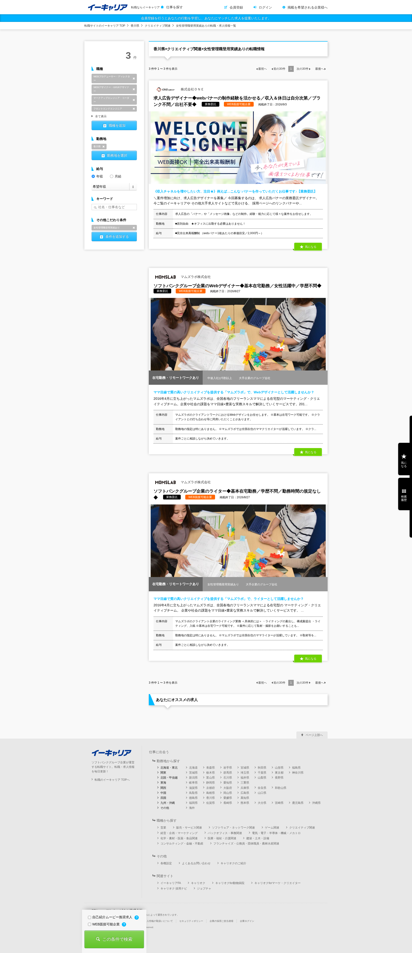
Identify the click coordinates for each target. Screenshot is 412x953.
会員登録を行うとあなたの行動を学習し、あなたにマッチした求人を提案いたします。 (206, 18)
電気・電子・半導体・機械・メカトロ (276, 833)
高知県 (245, 798)
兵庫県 (245, 788)
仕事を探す (174, 7)
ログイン (265, 7)
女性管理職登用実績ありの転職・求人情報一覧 (206, 25)
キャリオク (198, 883)
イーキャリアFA (170, 883)
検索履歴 (404, 498)
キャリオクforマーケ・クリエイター (277, 883)
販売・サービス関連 (189, 827)
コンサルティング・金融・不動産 (181, 843)
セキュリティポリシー (191, 921)
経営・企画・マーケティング (179, 833)
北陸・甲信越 (169, 777)
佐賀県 (210, 803)
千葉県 (262, 772)
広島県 (245, 793)
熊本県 (245, 803)
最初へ (262, 68)
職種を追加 (117, 125)
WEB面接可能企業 (106, 924)
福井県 (245, 777)
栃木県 (210, 772)
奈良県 (262, 788)
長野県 (279, 777)
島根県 (210, 793)
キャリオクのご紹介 (233, 863)
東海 (163, 782)
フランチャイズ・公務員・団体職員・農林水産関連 (246, 843)
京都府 (210, 788)
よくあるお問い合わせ (196, 863)
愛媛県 (227, 798)
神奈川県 (298, 772)
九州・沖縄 (167, 803)
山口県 (262, 793)
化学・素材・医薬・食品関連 (179, 838)
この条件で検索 (117, 939)
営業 (163, 827)
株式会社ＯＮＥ (192, 89)
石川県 (227, 777)
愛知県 (227, 782)
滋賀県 (193, 788)
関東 (163, 772)
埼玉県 (245, 772)
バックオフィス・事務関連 (225, 833)
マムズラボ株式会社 (195, 277)
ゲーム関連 (272, 827)
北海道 (193, 767)
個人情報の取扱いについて (158, 921)
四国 (163, 798)
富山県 (210, 777)
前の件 (279, 68)
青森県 (210, 767)
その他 (164, 808)
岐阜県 (193, 782)
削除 (134, 78)
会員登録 (236, 7)
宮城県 (245, 767)
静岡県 (210, 782)
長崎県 (227, 803)
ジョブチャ (204, 888)
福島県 (296, 767)
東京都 (279, 772)
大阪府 (227, 788)
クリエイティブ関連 (157, 25)
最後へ (319, 68)
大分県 (262, 803)
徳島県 (193, 798)
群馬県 (227, 772)
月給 (118, 176)
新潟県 (193, 777)
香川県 (135, 25)
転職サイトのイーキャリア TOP (104, 25)
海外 (192, 808)
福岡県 (193, 803)
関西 (163, 788)
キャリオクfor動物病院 (229, 883)
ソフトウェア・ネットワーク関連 (233, 827)
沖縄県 (316, 803)
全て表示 (101, 116)
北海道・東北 (169, 767)
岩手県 (227, 767)
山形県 (279, 767)
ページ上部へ (314, 735)
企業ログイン (247, 921)
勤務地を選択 (117, 155)
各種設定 (166, 863)
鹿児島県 (298, 803)
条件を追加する (117, 236)
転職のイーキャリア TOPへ (112, 779)
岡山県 (227, 793)
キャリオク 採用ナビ (173, 888)
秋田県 (262, 767)
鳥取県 (193, 793)
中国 (163, 793)
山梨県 (262, 777)
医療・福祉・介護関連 (222, 838)
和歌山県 (280, 788)
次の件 (303, 68)
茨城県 (193, 772)
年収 (99, 176)
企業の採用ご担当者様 (221, 921)
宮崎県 (279, 803)
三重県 (245, 782)
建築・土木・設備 (257, 838)
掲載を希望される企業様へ (308, 7)
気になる (404, 464)
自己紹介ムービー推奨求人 (112, 917)
